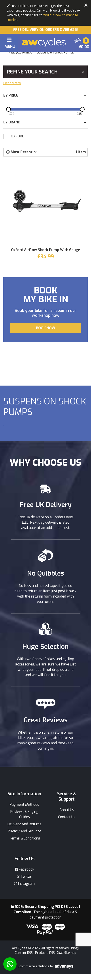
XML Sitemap (66, 953)
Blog (74, 948)
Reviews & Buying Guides (24, 814)
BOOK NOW (45, 328)
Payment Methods (24, 804)
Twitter (26, 876)
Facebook (26, 869)
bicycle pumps (21, 52)
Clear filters (12, 83)
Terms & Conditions (24, 838)
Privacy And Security (24, 831)
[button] (21, 152)
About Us (66, 810)
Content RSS (24, 953)
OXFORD (17, 136)
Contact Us (66, 817)
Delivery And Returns (24, 824)
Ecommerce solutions (34, 966)
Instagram (26, 883)
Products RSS (45, 953)
